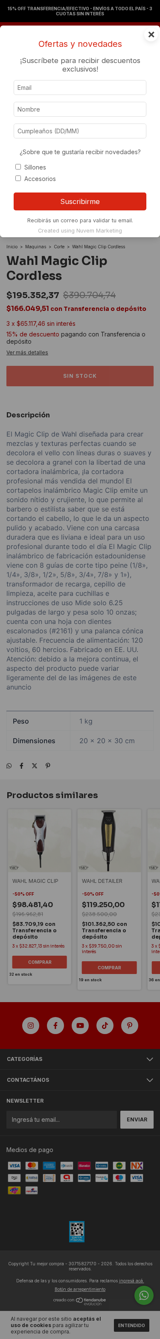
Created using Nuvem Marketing (80, 230)
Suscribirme (80, 201)
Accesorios (40, 178)
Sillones (35, 167)
